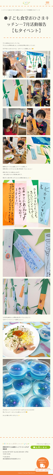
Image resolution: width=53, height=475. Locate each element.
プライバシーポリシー (43, 444)
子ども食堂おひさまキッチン (10, 43)
